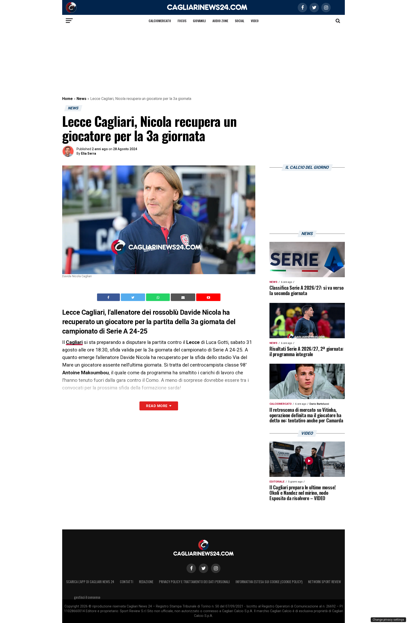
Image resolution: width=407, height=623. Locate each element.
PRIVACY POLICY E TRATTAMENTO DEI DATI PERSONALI (194, 581)
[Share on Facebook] (109, 297)
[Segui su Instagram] (215, 568)
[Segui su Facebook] (191, 568)
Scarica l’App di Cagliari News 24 (90, 581)
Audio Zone (220, 20)
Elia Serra (88, 153)
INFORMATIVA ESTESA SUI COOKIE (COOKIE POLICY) (269, 581)
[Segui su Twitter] (203, 568)
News (81, 98)
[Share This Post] (158, 297)
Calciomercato (160, 20)
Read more (156, 406)
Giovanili (199, 20)
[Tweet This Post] (133, 297)
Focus (182, 20)
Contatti (126, 581)
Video (255, 20)
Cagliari (74, 342)
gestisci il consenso (87, 597)
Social (239, 20)
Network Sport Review (324, 581)
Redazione (146, 581)
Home (67, 98)
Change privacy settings (388, 619)
